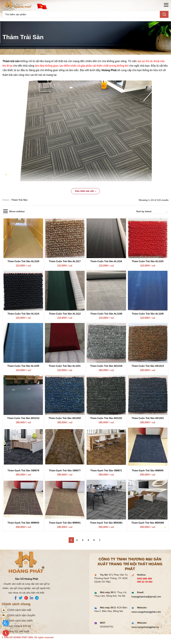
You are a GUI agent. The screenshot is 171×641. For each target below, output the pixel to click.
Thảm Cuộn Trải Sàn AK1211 (106, 418)
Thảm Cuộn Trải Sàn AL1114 (23, 313)
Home (6, 199)
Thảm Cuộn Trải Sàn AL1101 (65, 366)
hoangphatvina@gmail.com (146, 596)
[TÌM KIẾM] (164, 14)
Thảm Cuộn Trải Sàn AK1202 (65, 418)
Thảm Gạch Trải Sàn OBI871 (106, 470)
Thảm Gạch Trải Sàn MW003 (23, 522)
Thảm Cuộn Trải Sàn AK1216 (106, 366)
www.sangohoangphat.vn (145, 627)
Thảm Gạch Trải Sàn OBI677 (65, 470)
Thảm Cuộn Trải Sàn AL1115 (147, 261)
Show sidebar (17, 211)
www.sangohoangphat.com (146, 611)
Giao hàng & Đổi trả (19, 626)
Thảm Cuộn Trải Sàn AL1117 (65, 261)
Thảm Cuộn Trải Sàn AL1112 (65, 313)
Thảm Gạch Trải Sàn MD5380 (147, 522)
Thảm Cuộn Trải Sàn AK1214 (148, 366)
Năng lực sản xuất (18, 631)
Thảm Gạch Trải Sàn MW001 (65, 522)
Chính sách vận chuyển (21, 615)
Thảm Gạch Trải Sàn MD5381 (106, 522)
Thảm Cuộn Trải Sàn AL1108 (106, 313)
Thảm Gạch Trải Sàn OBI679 (23, 470)
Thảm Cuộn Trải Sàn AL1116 (106, 261)
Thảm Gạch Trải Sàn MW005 (147, 470)
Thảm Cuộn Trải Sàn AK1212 (23, 418)
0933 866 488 (144, 578)
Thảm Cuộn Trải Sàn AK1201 (148, 418)
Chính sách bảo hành (20, 620)
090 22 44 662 (144, 582)
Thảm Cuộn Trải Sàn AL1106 (148, 313)
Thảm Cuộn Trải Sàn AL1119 (23, 261)
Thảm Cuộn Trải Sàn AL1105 (23, 366)
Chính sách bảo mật (19, 610)
